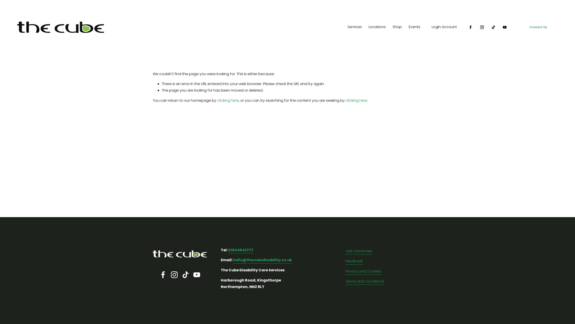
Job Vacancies (358, 251)
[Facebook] (470, 27)
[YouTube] (504, 27)
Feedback (354, 261)
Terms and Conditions (364, 281)
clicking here (228, 100)
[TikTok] (493, 27)
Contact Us (538, 27)
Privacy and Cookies (363, 271)
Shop (397, 26)
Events (414, 26)
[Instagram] (482, 27)
